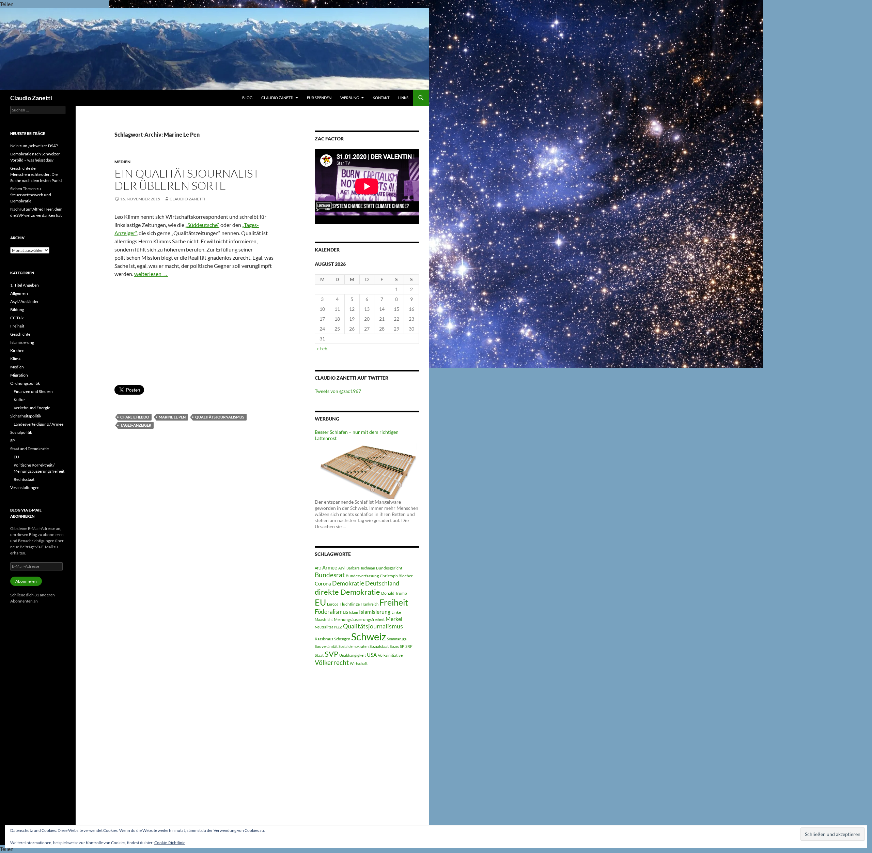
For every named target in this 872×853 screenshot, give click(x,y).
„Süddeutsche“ (202, 225)
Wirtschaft (359, 663)
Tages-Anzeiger (135, 425)
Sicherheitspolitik (25, 415)
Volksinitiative (390, 655)
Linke (396, 612)
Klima (15, 358)
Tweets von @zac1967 (338, 391)
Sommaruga (397, 639)
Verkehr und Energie (32, 407)
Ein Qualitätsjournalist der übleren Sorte (186, 179)
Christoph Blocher (396, 575)
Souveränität (326, 646)
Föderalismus (331, 611)
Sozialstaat (379, 646)
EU (320, 602)
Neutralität (324, 627)
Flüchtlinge (350, 604)
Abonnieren (26, 581)
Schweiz (368, 636)
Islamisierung (374, 611)
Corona (323, 583)
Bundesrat (330, 575)
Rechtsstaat (24, 479)
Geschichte (20, 334)
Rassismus (324, 638)
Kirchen (17, 350)
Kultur (19, 399)
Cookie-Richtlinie (169, 842)
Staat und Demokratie (29, 448)
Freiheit (393, 602)
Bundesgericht (389, 567)
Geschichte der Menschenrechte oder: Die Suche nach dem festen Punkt (36, 174)
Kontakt (381, 97)
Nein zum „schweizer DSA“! (34, 145)
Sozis (394, 646)
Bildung (17, 309)
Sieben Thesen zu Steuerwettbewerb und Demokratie (30, 194)
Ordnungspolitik (25, 383)
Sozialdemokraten (354, 646)
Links (403, 97)
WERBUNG (349, 97)
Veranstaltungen (25, 487)
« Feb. (322, 348)
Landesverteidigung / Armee (38, 424)
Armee (329, 567)
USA (372, 655)
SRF (408, 646)
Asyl (341, 568)
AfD (318, 568)
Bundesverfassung (362, 575)
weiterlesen (151, 274)
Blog (247, 97)
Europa (333, 604)
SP (402, 646)
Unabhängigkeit (352, 655)
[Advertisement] (195, 334)
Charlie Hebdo (134, 417)
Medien (122, 161)
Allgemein (19, 293)
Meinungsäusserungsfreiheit (359, 619)
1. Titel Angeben (24, 285)
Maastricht (324, 619)
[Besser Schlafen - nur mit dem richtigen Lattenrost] (367, 469)
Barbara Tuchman (360, 568)
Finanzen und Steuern (33, 391)
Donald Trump (394, 593)
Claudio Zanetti (31, 98)
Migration (19, 375)
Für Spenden (319, 97)
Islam (353, 612)
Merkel (394, 618)
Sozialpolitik (21, 432)
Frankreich (369, 604)
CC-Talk (17, 317)
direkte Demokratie (347, 592)
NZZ (338, 626)
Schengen (342, 639)
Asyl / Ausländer (24, 301)
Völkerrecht (332, 662)
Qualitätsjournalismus (219, 417)
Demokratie (348, 583)
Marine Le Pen (172, 417)
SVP (331, 654)
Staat (319, 655)
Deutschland (382, 583)
